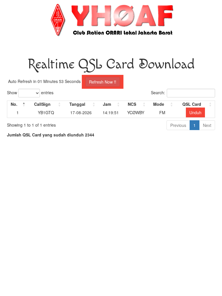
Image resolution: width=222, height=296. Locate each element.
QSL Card (191, 104)
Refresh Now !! (102, 82)
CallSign (42, 104)
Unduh (195, 112)
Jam (107, 104)
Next (207, 125)
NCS (132, 104)
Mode (158, 104)
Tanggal (77, 104)
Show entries (30, 92)
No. (14, 104)
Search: (158, 92)
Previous (178, 125)
